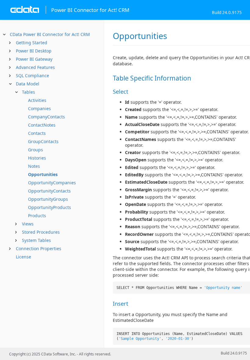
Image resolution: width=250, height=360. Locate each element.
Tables (28, 92)
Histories (37, 158)
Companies (39, 108)
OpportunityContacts (49, 191)
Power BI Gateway (34, 59)
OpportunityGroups (48, 199)
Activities (37, 100)
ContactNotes (41, 125)
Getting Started (31, 42)
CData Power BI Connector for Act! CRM (50, 34)
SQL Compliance (32, 75)
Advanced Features (35, 67)
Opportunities (43, 174)
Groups (35, 150)
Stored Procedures (41, 232)
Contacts (37, 133)
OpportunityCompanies (52, 182)
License (23, 257)
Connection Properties (38, 248)
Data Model (27, 84)
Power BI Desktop (34, 51)
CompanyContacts (46, 117)
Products (37, 215)
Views (28, 224)
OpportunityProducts (49, 207)
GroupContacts (43, 141)
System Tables (36, 240)
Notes (34, 166)
